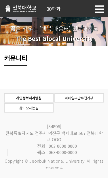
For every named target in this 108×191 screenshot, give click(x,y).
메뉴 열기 (99, 9)
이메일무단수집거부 (79, 97)
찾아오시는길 (28, 107)
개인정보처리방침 (28, 97)
